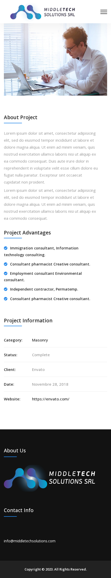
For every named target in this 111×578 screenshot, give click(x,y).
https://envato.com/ (50, 398)
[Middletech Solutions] (42, 11)
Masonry (40, 340)
